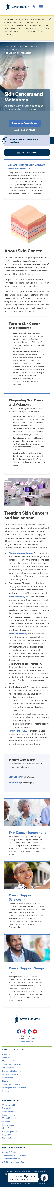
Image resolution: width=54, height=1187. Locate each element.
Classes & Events (9, 1152)
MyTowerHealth (8, 1105)
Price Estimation (8, 1125)
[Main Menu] (40, 7)
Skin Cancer (15, 777)
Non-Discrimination (10, 1075)
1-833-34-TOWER (27, 130)
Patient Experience (9, 1132)
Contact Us (6, 1135)
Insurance (6, 1122)
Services (17, 46)
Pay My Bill (6, 1108)
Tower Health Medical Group (14, 1065)
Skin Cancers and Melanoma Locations (23, 140)
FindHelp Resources (10, 1138)
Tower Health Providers (11, 1084)
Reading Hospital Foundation (14, 1088)
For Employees (8, 1068)
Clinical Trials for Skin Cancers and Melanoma (26, 167)
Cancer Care (29, 46)
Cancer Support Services (21, 897)
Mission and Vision (10, 1061)
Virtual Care (7, 1128)
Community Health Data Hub (14, 1156)
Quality (5, 1081)
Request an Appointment (24, 123)
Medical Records (9, 1118)
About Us (6, 1055)
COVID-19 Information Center (14, 1162)
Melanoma (14, 783)
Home (7, 46)
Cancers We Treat (12, 50)
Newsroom (6, 1058)
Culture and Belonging (11, 1071)
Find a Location (8, 1115)
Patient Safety (7, 1078)
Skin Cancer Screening (26, 832)
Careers (5, 1091)
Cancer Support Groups (27, 968)
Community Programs (11, 1159)
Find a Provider (8, 1112)
